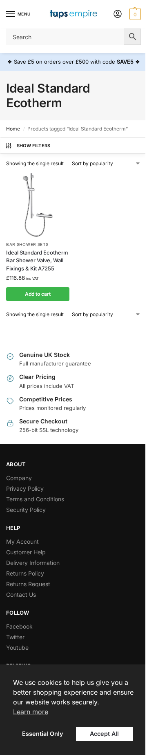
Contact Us (21, 594)
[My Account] (117, 14)
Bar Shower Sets (27, 244)
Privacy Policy (25, 488)
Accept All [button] (104, 733)
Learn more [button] (30, 712)
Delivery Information (33, 562)
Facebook (19, 626)
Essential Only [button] (42, 733)
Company (19, 477)
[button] (134, 14)
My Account (22, 541)
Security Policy (26, 509)
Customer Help (26, 552)
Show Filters (34, 145)
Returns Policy (25, 573)
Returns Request (28, 583)
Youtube (17, 647)
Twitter (15, 636)
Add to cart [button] (38, 294)
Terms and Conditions (35, 499)
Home (13, 129)
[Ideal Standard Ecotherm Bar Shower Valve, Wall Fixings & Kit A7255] (37, 205)
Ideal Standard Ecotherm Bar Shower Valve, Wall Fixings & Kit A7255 (37, 260)
